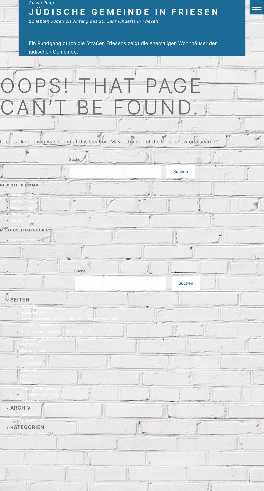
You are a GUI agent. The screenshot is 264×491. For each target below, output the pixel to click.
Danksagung (31, 363)
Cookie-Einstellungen (39, 325)
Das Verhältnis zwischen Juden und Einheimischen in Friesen (74, 338)
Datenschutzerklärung (40, 395)
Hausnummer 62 (24, 195)
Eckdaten (29, 369)
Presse (26, 382)
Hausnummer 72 (24, 207)
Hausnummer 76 (24, 214)
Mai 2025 (29, 414)
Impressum (30, 401)
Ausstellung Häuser (37, 312)
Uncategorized (23, 240)
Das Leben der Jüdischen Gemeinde (52, 331)
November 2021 (34, 420)
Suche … (77, 159)
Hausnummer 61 (24, 201)
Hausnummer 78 (24, 220)
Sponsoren (30, 376)
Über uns (28, 357)
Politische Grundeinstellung (44, 388)
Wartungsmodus (35, 350)
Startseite (29, 344)
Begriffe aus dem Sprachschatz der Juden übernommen (69, 319)
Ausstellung (31, 306)
